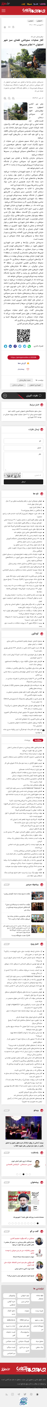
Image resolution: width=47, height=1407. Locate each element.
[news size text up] (5, 98)
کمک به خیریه (10, 1326)
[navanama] (43, 4)
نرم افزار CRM (24, 1320)
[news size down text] (13, 98)
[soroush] (5, 346)
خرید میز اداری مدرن (24, 1349)
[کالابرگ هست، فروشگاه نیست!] (37, 931)
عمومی (30, 21)
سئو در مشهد (39, 1320)
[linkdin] (10, 346)
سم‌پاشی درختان (17, 385)
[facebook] (15, 346)
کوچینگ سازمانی (23, 1341)
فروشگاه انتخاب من (38, 1328)
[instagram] (14, 1395)
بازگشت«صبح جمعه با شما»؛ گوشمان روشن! (17, 894)
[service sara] (36, 4)
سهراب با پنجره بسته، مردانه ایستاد (23, 1257)
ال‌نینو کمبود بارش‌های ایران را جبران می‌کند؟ (20, 1276)
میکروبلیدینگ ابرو (24, 1334)
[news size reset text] (9, 98)
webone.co (11, 1320)
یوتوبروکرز (12, 1295)
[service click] (23, 4)
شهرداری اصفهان (35, 385)
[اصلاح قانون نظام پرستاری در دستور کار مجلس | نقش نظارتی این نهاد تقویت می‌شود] (39, 1241)
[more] (7, 885)
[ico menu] (4, 10)
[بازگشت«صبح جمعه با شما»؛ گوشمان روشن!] (37, 896)
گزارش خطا (22, 363)
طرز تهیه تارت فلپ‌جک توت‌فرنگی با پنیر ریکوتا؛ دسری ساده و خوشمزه (22, 731)
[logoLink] (34, 10)
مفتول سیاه (39, 1341)
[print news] (5, 27)
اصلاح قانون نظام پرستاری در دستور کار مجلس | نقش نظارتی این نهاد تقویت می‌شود (19, 1243)
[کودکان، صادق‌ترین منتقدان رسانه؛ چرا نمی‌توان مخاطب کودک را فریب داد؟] (37, 918)
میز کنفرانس (11, 1353)
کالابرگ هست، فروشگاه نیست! (21, 935)
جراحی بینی (25, 1301)
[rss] (8, 1395)
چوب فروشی (25, 1295)
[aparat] (33, 1395)
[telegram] (24, 346)
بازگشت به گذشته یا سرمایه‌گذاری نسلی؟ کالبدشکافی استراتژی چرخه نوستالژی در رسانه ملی (17, 907)
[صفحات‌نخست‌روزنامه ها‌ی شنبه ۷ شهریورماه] (23, 1201)
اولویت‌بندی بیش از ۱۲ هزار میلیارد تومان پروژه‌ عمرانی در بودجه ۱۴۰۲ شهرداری (22, 416)
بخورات (27, 1311)
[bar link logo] (5, 4)
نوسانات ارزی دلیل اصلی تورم (25, 1161)
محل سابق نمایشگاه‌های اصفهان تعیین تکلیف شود (24, 411)
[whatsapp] (29, 346)
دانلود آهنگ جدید (11, 1313)
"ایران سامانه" (31, 1388)
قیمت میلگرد (11, 1347)
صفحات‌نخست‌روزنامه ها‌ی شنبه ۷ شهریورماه (28, 1217)
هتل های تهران (24, 1326)
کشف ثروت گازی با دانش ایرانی (24, 1269)
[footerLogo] (31, 1369)
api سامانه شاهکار (39, 1297)
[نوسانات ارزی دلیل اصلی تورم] (40, 1164)
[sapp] (39, 1395)
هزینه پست (39, 1311)
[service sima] (29, 4)
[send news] (9, 27)
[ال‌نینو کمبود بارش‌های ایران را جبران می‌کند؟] (39, 1277)
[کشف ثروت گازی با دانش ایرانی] (39, 1265)
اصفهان (39, 21)
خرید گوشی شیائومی (11, 1303)
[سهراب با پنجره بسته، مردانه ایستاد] (39, 1253)
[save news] (13, 27)
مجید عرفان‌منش (24, 380)
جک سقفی (39, 1347)
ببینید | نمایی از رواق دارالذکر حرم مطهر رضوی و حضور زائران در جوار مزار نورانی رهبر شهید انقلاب (24, 1144)
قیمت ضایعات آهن (10, 1334)
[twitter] (19, 346)
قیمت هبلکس (10, 1341)
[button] (29, 1174)
